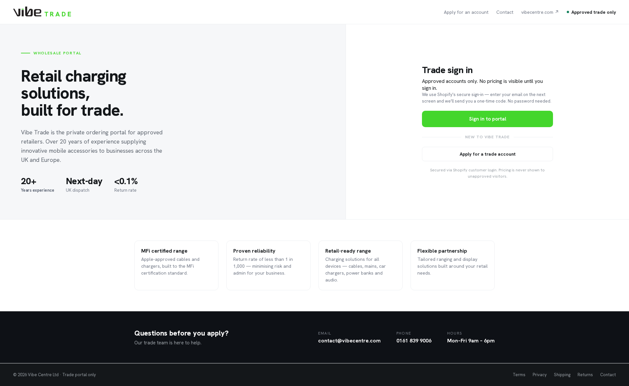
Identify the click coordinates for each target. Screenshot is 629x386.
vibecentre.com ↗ (540, 12)
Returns (585, 374)
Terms (519, 374)
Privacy (540, 374)
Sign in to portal (487, 119)
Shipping (562, 374)
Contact (504, 12)
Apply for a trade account (488, 154)
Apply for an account (466, 12)
